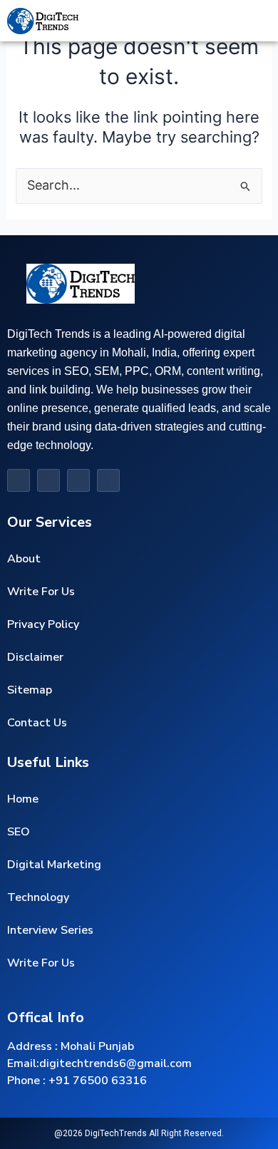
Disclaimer (35, 657)
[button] (216, 20)
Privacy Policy (43, 624)
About (24, 559)
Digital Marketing (54, 864)
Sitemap (29, 690)
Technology (38, 897)
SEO (18, 832)
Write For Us (41, 591)
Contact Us (37, 723)
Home (22, 799)
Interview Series (50, 930)
